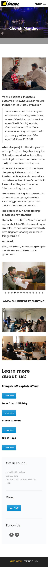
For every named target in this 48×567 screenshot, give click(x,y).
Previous (6, 276)
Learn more (9, 396)
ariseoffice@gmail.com (16, 472)
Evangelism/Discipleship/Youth (20, 386)
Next (41, 276)
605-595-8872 (12, 476)
